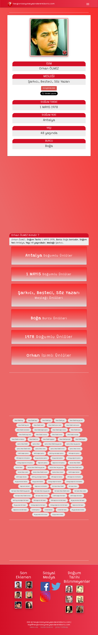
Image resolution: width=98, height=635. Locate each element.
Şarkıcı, (27, 293)
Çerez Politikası (61, 627)
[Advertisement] (49, 174)
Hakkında (34, 627)
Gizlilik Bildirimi (46, 627)
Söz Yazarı (68, 293)
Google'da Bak (49, 88)
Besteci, (46, 293)
